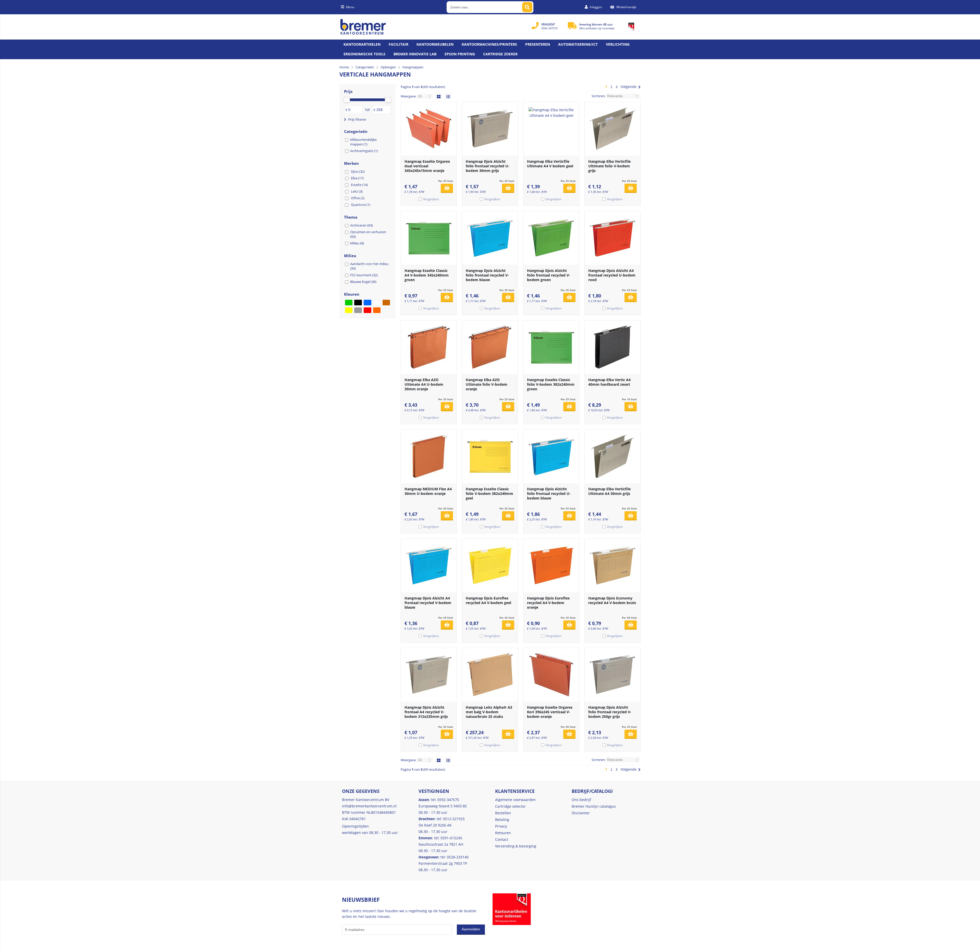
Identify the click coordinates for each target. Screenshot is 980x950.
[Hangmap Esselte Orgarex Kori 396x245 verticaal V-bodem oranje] (551, 675)
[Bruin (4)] (386, 302)
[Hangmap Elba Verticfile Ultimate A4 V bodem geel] (551, 129)
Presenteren (537, 44)
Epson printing (460, 54)
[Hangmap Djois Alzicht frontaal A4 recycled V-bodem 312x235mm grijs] (429, 675)
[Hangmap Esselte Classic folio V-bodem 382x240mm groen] (551, 347)
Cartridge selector (510, 806)
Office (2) (357, 198)
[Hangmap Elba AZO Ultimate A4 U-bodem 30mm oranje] (429, 347)
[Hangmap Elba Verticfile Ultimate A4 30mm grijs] (612, 456)
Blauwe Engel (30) (363, 281)
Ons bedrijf (581, 799)
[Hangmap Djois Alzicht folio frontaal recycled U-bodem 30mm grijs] (490, 129)
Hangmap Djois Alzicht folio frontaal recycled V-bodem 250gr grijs (609, 712)
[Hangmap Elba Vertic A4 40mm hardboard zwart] (612, 347)
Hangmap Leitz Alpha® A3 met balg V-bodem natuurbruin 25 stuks (489, 712)
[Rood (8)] (367, 310)
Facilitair (398, 44)
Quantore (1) (360, 204)
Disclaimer (581, 812)
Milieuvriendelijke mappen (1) (363, 141)
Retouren (503, 832)
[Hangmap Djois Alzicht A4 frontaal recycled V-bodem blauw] (429, 565)
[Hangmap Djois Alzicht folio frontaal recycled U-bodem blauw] (551, 456)
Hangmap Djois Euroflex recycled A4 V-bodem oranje (548, 603)
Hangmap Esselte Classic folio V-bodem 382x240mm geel (489, 493)
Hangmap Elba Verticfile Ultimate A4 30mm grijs (609, 491)
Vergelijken (431, 199)
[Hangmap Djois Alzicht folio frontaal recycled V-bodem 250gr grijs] (612, 675)
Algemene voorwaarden (515, 799)
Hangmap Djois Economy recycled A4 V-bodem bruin (612, 600)
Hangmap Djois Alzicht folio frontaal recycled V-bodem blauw (487, 275)
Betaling (502, 819)
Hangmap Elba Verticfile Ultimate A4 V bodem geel (550, 163)
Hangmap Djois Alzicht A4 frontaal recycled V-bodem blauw (428, 603)
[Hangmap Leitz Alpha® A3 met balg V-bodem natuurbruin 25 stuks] (490, 675)
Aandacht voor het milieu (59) (369, 266)
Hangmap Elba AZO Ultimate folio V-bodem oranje (486, 384)
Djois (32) (358, 171)
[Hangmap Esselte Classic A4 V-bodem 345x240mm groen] (429, 238)
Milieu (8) (357, 243)
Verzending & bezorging (515, 846)
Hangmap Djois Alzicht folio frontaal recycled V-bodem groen (548, 275)
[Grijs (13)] (358, 310)
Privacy (501, 826)
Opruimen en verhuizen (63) (368, 234)
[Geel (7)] (348, 310)
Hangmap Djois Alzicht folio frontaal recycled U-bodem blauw (549, 493)
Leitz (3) (357, 191)
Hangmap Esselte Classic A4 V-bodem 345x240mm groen (427, 275)
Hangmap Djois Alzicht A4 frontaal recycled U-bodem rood (611, 275)
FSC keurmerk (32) (364, 275)
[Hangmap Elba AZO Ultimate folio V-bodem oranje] (490, 347)
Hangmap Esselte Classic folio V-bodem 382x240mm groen (550, 384)
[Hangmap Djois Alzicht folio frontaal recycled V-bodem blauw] (490, 238)
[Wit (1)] (377, 302)
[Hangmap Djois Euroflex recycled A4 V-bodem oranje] (551, 565)
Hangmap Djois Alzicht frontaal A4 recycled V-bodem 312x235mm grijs (426, 712)
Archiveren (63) (361, 225)
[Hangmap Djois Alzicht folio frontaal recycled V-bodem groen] (551, 238)
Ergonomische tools (364, 54)
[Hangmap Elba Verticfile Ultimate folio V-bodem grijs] (612, 129)
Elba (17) (357, 178)
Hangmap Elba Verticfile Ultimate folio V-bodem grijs (609, 166)
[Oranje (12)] (377, 310)
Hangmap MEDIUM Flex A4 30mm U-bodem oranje (428, 491)
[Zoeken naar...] (527, 7)
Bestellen (503, 812)
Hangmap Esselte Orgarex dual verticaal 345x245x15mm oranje (427, 166)
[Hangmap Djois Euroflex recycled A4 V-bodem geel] (490, 565)
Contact (501, 839)
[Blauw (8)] (367, 302)
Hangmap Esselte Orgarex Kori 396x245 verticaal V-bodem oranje (549, 712)
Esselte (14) (359, 184)
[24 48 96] (425, 96)
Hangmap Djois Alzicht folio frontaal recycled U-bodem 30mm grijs (487, 166)
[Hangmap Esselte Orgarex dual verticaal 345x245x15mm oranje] (429, 129)
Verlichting (618, 44)
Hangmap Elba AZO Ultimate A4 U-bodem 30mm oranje (424, 384)
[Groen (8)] (348, 302)
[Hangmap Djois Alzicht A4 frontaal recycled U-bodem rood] (612, 238)
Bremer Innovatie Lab (415, 54)
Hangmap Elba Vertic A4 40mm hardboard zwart (609, 382)
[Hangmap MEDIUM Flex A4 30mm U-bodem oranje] (429, 456)
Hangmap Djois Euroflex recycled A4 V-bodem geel (488, 600)
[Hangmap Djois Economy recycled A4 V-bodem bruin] (612, 565)
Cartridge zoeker (500, 54)
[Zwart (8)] (358, 302)
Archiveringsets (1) (364, 150)
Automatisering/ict (578, 44)
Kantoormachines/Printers (489, 44)
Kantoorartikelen (362, 44)
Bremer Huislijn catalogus (594, 806)
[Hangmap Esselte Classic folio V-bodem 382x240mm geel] (490, 456)
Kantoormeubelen (435, 44)
